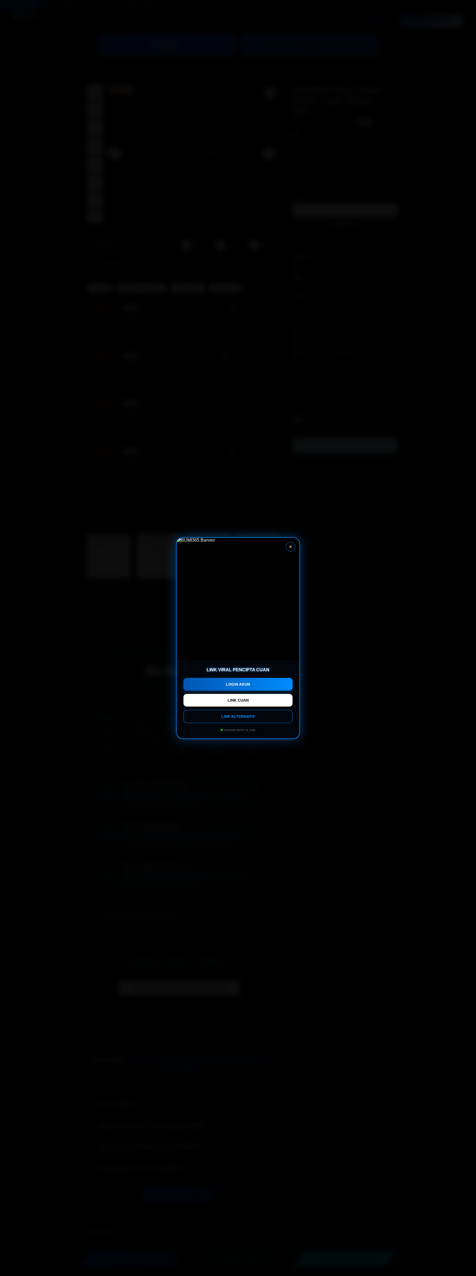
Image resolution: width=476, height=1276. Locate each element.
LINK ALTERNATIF (238, 716)
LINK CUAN (238, 700)
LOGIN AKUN (238, 684)
